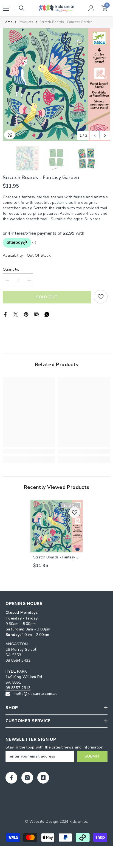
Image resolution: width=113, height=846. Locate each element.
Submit (92, 756)
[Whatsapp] (46, 314)
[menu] (6, 8)
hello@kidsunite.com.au (36, 693)
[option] (56, 84)
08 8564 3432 (17, 660)
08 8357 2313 (17, 687)
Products (26, 22)
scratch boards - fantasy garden (54, 557)
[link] (29, 451)
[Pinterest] (26, 314)
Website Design (43, 821)
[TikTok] (43, 778)
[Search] (21, 8)
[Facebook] (5, 314)
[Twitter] (15, 314)
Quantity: (11, 269)
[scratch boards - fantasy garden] (56, 526)
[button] (95, 135)
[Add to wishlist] (101, 296)
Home (7, 22)
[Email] (36, 314)
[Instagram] (27, 778)
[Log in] (91, 8)
